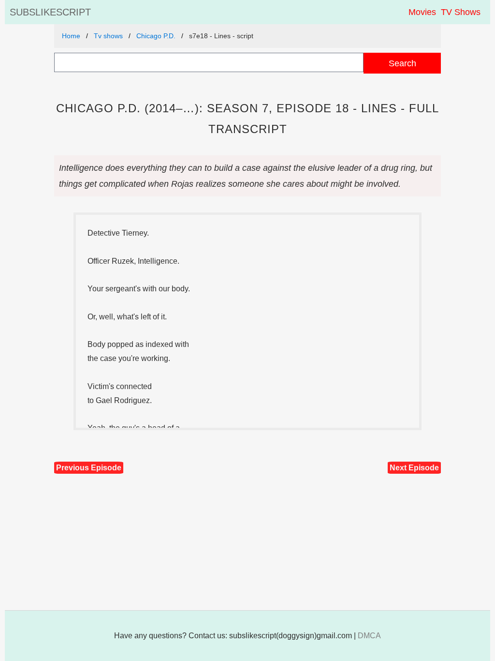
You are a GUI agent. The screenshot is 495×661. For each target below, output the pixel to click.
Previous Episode (88, 468)
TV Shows (460, 12)
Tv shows (108, 36)
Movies (422, 12)
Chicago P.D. (155, 36)
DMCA (369, 635)
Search (402, 63)
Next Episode (414, 468)
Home (71, 36)
